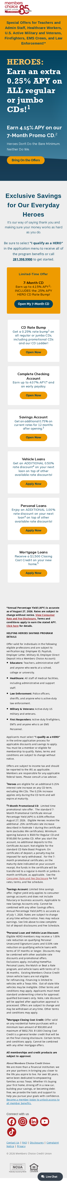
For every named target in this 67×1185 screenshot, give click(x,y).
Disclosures (37, 1142)
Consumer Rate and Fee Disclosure (27, 878)
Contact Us (13, 1142)
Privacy (21, 1146)
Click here (13, 625)
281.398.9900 (22, 259)
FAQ (24, 1142)
